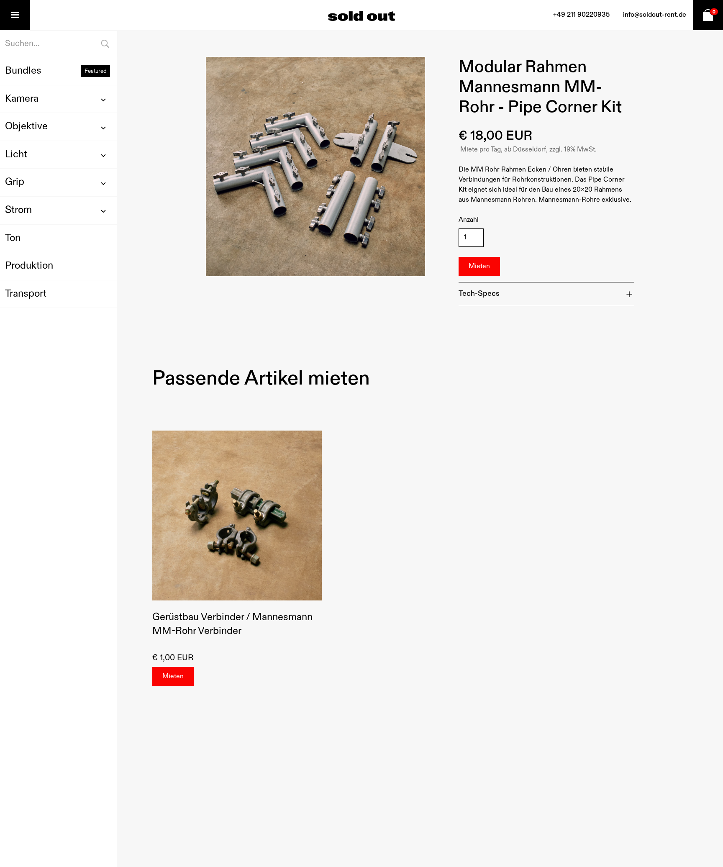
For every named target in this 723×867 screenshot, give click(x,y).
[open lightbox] (315, 166)
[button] (15, 15)
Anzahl (469, 219)
